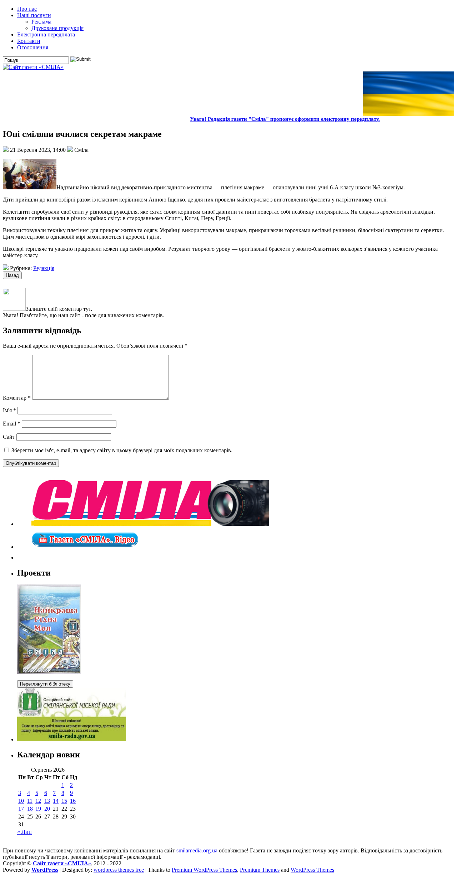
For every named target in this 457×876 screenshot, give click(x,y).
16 (73, 801)
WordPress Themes (312, 870)
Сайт (9, 437)
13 (47, 801)
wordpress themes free (119, 870)
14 (56, 801)
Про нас (27, 9)
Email (11, 423)
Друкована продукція (57, 28)
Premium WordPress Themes (204, 870)
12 (38, 801)
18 (30, 809)
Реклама (41, 22)
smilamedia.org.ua (196, 850)
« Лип (24, 832)
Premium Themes (260, 870)
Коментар (17, 398)
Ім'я (9, 410)
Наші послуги (34, 15)
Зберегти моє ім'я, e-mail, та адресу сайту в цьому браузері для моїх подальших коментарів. (121, 450)
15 (64, 801)
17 (21, 809)
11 (29, 801)
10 (21, 801)
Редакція (43, 268)
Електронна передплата (46, 34)
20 (47, 809)
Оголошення (32, 47)
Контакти (28, 41)
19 (38, 809)
